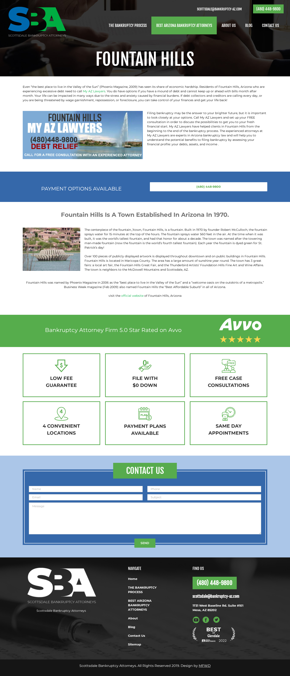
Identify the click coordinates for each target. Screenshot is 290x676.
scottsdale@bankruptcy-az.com (219, 9)
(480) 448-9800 (268, 9)
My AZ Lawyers (94, 91)
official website (132, 296)
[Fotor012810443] (83, 112)
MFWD (205, 666)
